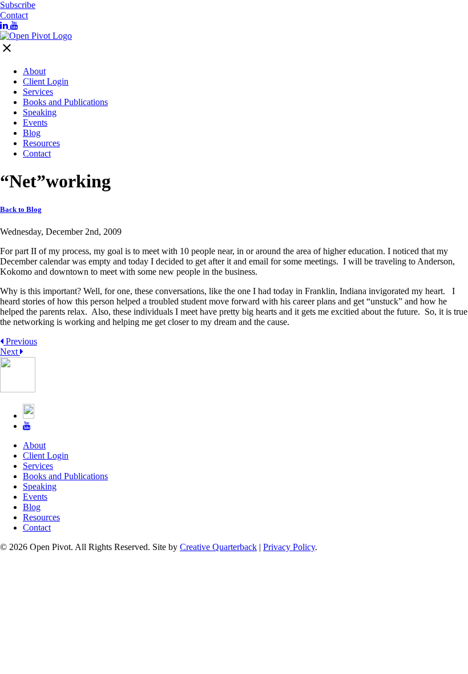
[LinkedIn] (5, 25)
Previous (20, 341)
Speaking (40, 112)
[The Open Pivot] (36, 36)
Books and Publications (65, 102)
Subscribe (17, 5)
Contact (14, 15)
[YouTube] (14, 25)
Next (10, 351)
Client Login (45, 81)
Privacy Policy (289, 547)
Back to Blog (21, 209)
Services (38, 92)
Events (35, 122)
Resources (41, 143)
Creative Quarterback (218, 547)
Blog (32, 133)
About (34, 71)
